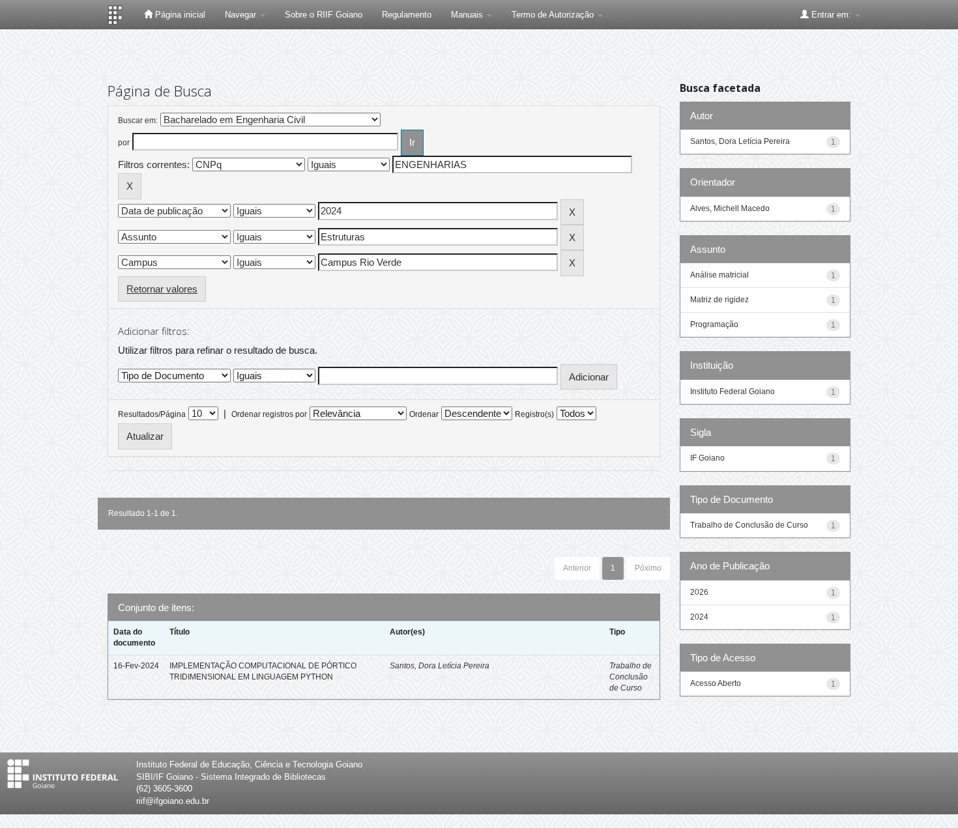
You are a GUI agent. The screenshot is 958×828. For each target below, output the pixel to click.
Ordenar (424, 414)
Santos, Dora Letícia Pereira (439, 665)
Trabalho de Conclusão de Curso (630, 676)
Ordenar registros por (269, 414)
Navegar (242, 15)
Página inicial (178, 15)
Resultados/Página (152, 414)
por (124, 142)
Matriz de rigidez (719, 299)
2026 (699, 592)
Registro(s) (534, 414)
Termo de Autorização (554, 15)
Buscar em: (138, 120)
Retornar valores (161, 288)
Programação (714, 324)
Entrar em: (831, 15)
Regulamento (406, 15)
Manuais (468, 15)
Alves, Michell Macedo (730, 208)
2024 (699, 616)
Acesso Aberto (715, 683)
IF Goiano (707, 458)
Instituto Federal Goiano (732, 391)
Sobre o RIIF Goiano (323, 15)
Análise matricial (719, 274)
